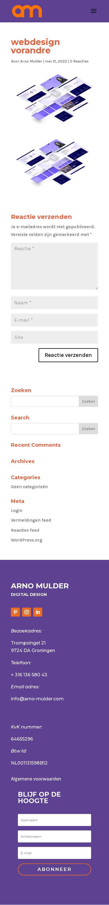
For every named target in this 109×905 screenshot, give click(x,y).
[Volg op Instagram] (26, 612)
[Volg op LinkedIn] (37, 612)
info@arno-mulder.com (37, 698)
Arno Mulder (31, 61)
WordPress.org (26, 540)
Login (16, 510)
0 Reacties (79, 61)
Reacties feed (25, 530)
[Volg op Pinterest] (15, 612)
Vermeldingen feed (31, 520)
